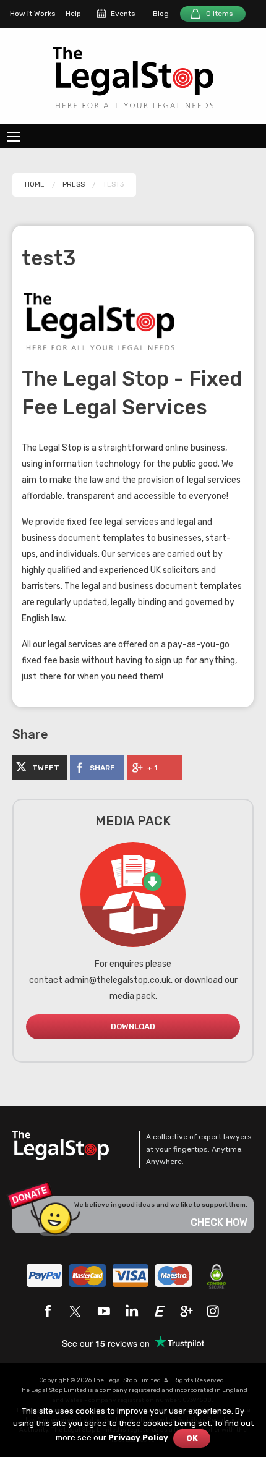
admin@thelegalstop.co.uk (117, 980)
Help (73, 13)
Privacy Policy (138, 1437)
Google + (186, 1311)
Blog (161, 13)
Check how (219, 1222)
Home (35, 185)
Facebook (47, 1311)
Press (73, 185)
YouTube (103, 1311)
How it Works (33, 13)
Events (123, 13)
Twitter (75, 1311)
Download (133, 1026)
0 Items (219, 13)
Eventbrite (159, 1311)
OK (192, 1438)
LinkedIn (131, 1311)
